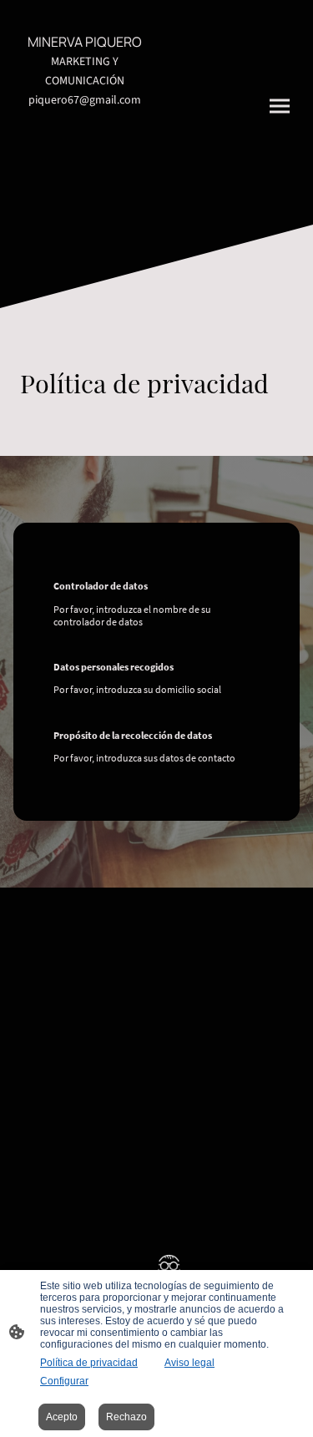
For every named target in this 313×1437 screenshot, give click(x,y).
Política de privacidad (89, 1363)
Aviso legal (189, 1363)
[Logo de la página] (85, 204)
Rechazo (126, 1417)
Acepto (62, 1417)
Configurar (64, 1381)
